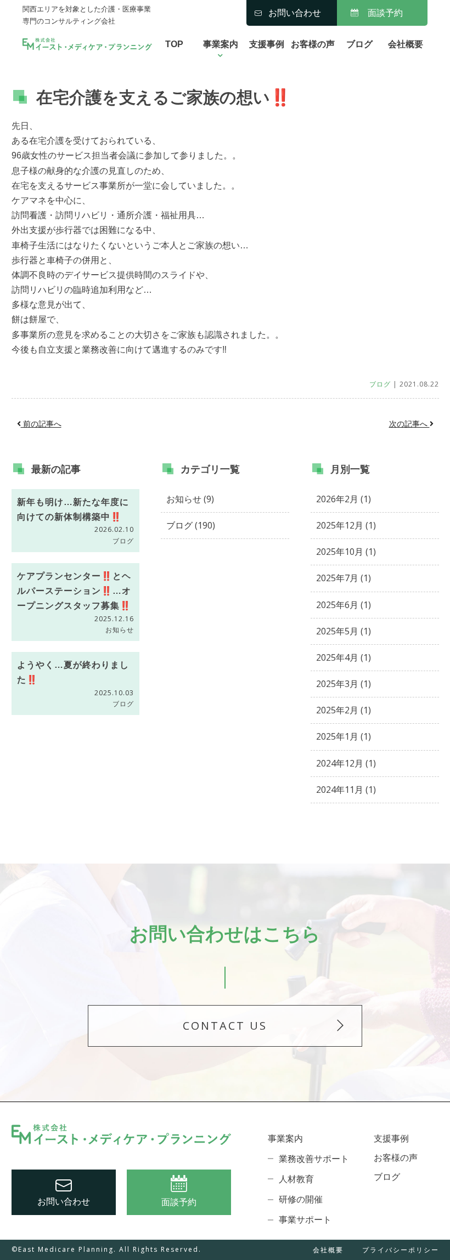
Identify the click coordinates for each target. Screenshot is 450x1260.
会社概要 (405, 44)
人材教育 (296, 1179)
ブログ (359, 44)
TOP (174, 44)
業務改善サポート (314, 1158)
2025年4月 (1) (343, 657)
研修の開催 (301, 1199)
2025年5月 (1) (343, 631)
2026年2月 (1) (343, 499)
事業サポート (305, 1219)
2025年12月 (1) (346, 525)
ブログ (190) (190, 525)
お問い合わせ (294, 13)
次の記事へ (409, 423)
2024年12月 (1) (346, 763)
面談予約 (385, 13)
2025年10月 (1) (346, 552)
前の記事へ (41, 423)
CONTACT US (225, 1025)
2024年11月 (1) (346, 790)
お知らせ (119, 629)
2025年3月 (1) (343, 684)
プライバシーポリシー (400, 1250)
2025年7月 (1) (343, 578)
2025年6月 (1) (343, 605)
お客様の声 (313, 44)
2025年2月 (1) (343, 710)
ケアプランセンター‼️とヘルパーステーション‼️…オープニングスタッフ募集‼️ (74, 590)
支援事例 (266, 44)
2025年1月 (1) (343, 736)
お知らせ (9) (190, 499)
